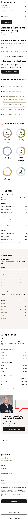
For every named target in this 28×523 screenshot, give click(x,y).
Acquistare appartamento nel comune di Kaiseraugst (14, 111)
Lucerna (3, 277)
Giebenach (3, 306)
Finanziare (3, 477)
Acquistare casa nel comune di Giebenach (13, 104)
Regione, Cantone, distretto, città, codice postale (10, 10)
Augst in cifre (4, 51)
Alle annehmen (14, 501)
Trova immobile (7, 22)
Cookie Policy (4, 494)
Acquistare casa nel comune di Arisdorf (12, 89)
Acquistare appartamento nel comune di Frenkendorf (14, 96)
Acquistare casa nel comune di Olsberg (12, 114)
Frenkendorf (4, 312)
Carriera (3, 483)
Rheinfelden (4, 283)
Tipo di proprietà (4, 5)
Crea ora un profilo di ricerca (10, 71)
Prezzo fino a (4, 16)
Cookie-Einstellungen (14, 512)
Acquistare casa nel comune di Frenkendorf (13, 94)
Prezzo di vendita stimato (6, 473)
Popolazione (24, 51)
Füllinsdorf (3, 318)
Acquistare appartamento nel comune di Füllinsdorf (14, 101)
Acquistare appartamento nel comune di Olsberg (14, 117)
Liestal (2, 286)
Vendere (3, 470)
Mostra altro (4, 47)
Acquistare (3, 468)
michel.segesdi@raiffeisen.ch (9, 425)
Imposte (11, 51)
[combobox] (12, 12)
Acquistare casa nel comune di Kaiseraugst (13, 109)
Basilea (3, 271)
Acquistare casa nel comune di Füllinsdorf (13, 99)
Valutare (3, 465)
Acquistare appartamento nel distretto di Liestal (14, 86)
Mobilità (17, 51)
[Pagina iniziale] (2, 37)
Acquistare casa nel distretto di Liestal (12, 84)
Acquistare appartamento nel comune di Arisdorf (14, 91)
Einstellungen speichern (14, 518)
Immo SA (3, 480)
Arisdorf (3, 315)
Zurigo (2, 274)
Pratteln (3, 280)
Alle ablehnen (14, 507)
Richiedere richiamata (14, 429)
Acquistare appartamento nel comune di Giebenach (14, 106)
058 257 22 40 (5, 458)
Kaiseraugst (4, 303)
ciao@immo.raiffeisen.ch (6, 460)
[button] (26, 2)
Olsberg (3, 309)
